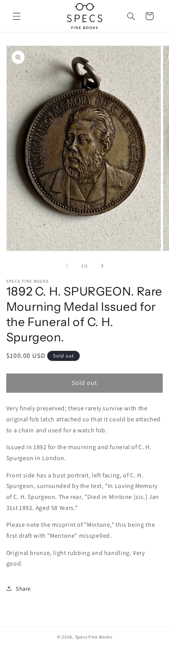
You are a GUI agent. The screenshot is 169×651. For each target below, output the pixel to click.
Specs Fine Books (93, 637)
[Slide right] (102, 266)
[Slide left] (66, 266)
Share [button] (23, 588)
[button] (16, 16)
